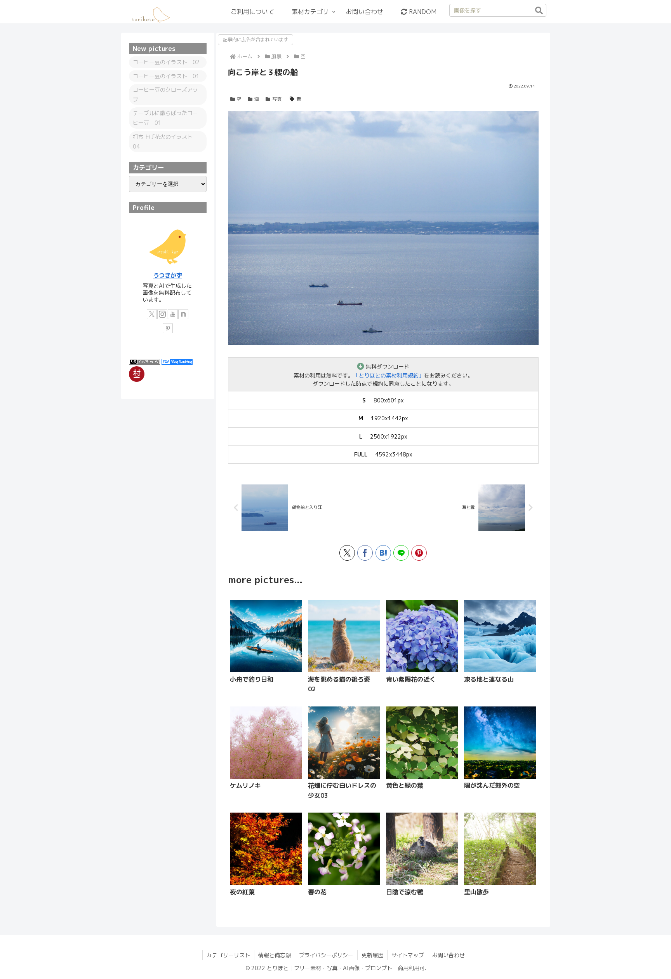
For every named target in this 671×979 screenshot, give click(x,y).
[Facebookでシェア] (365, 553)
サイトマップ (407, 955)
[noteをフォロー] (183, 314)
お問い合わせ (448, 955)
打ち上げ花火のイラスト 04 (165, 141)
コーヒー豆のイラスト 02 (166, 62)
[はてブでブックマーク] (383, 553)
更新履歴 (372, 955)
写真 (277, 99)
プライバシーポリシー (326, 955)
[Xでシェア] (347, 553)
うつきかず (167, 275)
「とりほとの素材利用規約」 (388, 375)
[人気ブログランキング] (144, 361)
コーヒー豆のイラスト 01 (166, 76)
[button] (539, 10)
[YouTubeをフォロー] (173, 314)
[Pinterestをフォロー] (168, 328)
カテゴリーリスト (228, 955)
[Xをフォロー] (152, 314)
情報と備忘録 (274, 955)
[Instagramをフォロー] (162, 314)
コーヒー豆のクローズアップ (165, 94)
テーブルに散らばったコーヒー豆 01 (165, 117)
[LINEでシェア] (401, 553)
